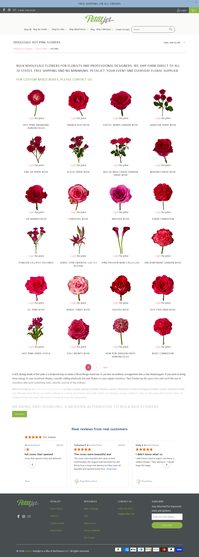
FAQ (86, 516)
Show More (19, 414)
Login (183, 10)
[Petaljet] (100, 20)
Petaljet (28, 551)
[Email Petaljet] (14, 10)
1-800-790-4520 (26, 10)
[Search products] (170, 29)
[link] (37, 481)
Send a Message (91, 508)
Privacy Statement (92, 530)
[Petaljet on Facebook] (3, 10)
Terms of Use (89, 523)
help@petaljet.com (126, 513)
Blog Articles (55, 530)
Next (106, 367)
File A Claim (89, 537)
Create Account (57, 523)
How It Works (56, 508)
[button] (32, 465)
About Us (54, 516)
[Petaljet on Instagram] (9, 10)
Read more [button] (50, 469)
